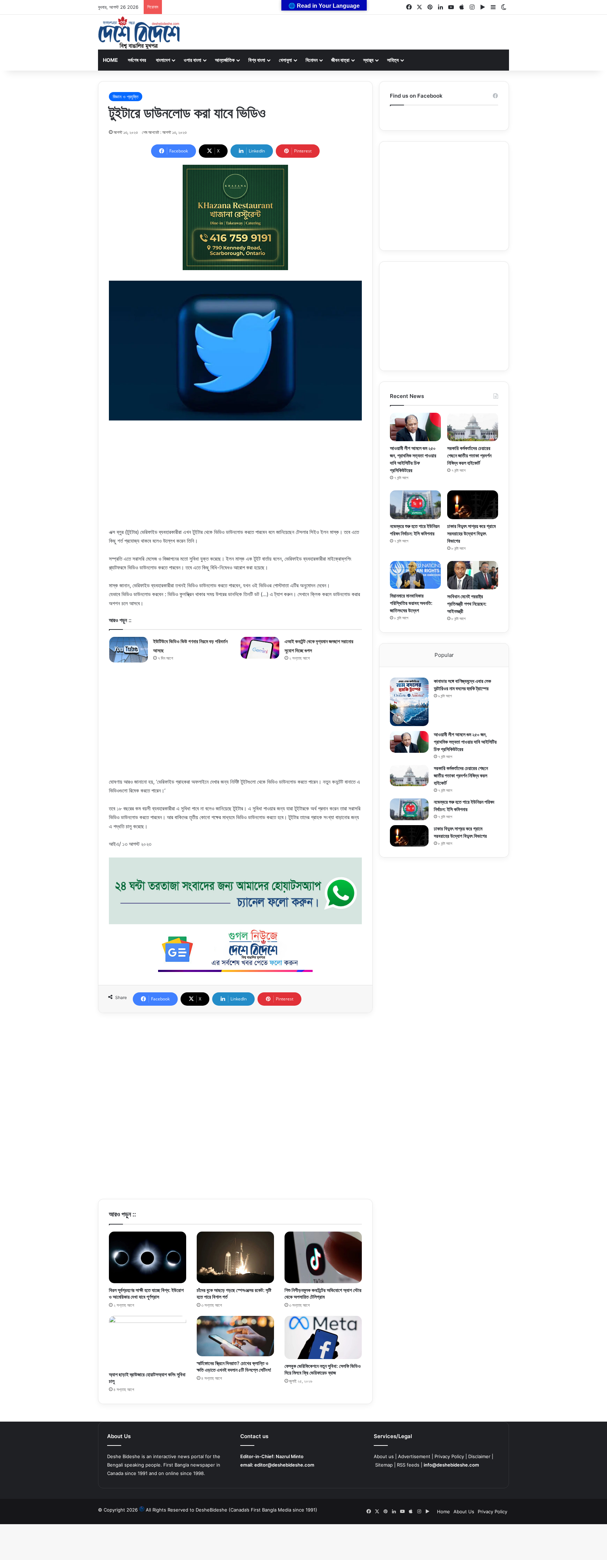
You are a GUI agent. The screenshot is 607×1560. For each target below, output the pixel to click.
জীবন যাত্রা (340, 60)
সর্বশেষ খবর (137, 60)
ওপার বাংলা (192, 60)
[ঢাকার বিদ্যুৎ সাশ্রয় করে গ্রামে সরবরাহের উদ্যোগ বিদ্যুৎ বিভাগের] (472, 504)
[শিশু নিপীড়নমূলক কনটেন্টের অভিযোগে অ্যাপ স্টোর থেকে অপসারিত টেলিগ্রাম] (323, 1257)
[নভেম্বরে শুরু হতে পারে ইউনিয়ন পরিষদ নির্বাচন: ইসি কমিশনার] (415, 504)
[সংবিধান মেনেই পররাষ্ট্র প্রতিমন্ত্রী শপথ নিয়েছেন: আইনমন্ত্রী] (472, 575)
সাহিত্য (393, 60)
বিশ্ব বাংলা (256, 60)
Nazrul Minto (290, 1456)
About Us (463, 1511)
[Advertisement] (235, 478)
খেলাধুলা (285, 60)
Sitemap (384, 1465)
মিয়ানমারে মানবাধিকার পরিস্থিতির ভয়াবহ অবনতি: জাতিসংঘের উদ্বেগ (411, 603)
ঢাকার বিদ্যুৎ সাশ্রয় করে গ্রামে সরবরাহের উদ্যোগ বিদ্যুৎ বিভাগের (471, 533)
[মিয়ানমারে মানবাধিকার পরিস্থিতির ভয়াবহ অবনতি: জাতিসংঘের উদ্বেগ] (415, 575)
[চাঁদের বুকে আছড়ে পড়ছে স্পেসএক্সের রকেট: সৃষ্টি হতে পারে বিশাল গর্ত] (235, 1257)
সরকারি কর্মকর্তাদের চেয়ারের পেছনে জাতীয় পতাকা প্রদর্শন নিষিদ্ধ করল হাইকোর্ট (469, 455)
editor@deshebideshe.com (284, 1465)
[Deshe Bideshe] (139, 32)
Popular (444, 655)
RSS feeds (408, 1465)
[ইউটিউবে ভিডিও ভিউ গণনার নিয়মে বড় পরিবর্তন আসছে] (128, 649)
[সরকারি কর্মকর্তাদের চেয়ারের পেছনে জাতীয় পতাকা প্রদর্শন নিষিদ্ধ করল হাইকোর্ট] (472, 427)
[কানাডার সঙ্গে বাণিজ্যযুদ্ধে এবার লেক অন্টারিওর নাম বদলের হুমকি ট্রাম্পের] (409, 702)
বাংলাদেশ (163, 60)
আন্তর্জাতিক (225, 60)
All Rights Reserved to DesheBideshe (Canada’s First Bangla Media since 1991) (231, 1510)
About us (384, 1456)
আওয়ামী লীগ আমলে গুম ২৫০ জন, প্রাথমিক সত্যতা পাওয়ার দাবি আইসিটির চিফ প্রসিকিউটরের (465, 741)
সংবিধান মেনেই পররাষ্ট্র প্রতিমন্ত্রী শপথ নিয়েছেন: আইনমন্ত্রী (467, 603)
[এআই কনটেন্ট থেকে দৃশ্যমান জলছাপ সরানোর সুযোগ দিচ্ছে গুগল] (260, 648)
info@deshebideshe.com (451, 1465)
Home (110, 60)
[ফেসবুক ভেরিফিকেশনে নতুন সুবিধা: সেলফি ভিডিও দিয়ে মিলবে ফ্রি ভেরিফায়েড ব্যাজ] (323, 1337)
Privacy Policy (449, 1456)
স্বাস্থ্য (368, 60)
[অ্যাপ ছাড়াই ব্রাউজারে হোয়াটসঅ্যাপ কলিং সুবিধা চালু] (147, 1342)
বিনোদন (312, 60)
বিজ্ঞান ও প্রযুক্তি (125, 96)
